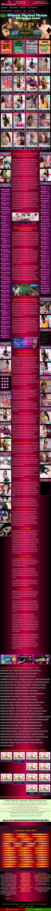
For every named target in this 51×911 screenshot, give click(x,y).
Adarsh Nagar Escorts (41, 850)
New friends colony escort (40, 836)
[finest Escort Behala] (5, 476)
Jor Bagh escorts (8, 836)
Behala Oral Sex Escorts (41, 731)
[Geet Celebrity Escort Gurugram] (6, 120)
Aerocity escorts (22, 834)
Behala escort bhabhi (37, 713)
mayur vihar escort (18, 843)
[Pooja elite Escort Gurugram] (6, 138)
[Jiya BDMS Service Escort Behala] (5, 366)
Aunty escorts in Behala (33, 739)
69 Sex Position (33, 690)
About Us (8, 898)
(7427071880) (44, 879)
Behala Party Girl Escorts (38, 688)
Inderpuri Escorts (41, 857)
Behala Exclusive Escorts (4, 306)
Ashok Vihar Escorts (25, 852)
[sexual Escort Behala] (5, 530)
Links (24, 10)
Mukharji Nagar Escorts (26, 866)
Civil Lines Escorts (9, 855)
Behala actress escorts (35, 708)
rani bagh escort (25, 841)
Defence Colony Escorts (25, 855)
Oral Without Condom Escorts (8, 679)
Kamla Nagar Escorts (9, 864)
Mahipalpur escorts (25, 891)
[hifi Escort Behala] (5, 503)
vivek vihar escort (31, 843)
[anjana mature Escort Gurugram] (19, 120)
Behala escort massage (22, 742)
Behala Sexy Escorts (6, 734)
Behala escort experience (7, 711)
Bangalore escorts (25, 876)
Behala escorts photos (36, 742)
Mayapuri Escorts (9, 866)
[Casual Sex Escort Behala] (45, 386)
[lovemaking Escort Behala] (45, 471)
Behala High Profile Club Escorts (24, 737)
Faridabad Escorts (42, 855)
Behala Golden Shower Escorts (31, 728)
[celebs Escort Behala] (45, 431)
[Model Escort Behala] (45, 417)
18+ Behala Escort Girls (7, 693)
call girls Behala (19, 234)
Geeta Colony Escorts (10, 857)
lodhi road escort (42, 838)
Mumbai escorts (25, 874)
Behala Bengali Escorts (21, 690)
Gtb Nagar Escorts (26, 857)
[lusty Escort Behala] (45, 369)
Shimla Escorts (46, 288)
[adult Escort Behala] (5, 489)
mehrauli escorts (29, 845)
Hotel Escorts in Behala (7, 702)
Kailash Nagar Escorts (27, 861)
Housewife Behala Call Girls (41, 682)
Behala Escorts (29, 159)
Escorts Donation (6, 10)
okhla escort (6, 843)
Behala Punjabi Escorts (20, 670)
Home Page (4, 7)
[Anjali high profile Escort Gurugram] (31, 120)
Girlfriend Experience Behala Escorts (10, 728)
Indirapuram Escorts (10, 859)
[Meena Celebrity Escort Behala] (5, 401)
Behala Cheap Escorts (34, 670)
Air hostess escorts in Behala (24, 711)
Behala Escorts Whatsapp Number (39, 719)
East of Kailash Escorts (25, 850)
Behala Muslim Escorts (6, 690)
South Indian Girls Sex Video (8, 685)
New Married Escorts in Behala (22, 734)
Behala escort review (21, 705)
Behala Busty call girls (6, 682)
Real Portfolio (32, 7)
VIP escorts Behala (24, 471)
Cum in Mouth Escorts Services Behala (26, 673)
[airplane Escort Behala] (45, 444)
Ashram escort (18, 845)
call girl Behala (32, 322)
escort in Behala (27, 201)
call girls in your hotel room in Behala (11, 722)
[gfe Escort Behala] (45, 175)
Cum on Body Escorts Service (8, 676)
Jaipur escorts (45, 198)
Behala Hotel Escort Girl (7, 737)
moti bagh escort (43, 843)
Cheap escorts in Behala (7, 705)
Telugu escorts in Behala (7, 742)
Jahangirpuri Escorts (26, 859)
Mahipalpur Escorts (42, 864)
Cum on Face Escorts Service (27, 676)
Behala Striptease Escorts (42, 679)
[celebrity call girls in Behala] (25, 342)
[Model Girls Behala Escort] (5, 162)
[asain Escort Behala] (45, 321)
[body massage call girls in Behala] (25, 218)
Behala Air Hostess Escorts (5, 218)
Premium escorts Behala (7, 713)
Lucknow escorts (25, 881)
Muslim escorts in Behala (22, 713)
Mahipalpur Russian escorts (39, 834)
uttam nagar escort (27, 838)
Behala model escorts (34, 705)
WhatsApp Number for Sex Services (10, 696)
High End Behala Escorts (37, 693)
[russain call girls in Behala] (25, 290)
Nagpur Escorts (46, 260)
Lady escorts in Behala (40, 711)
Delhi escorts (45, 216)
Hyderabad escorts (25, 884)
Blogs (32, 906)
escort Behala (26, 445)
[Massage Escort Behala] (45, 400)
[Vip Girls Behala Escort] (5, 176)
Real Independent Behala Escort (32, 722)
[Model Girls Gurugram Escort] (6, 101)
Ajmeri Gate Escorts (9, 852)
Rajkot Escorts (46, 269)
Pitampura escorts (25, 848)
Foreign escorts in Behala (7, 708)
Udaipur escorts (46, 223)
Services (23, 7)
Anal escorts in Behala (6, 716)
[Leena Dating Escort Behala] (5, 352)
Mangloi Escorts (42, 866)
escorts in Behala (23, 249)
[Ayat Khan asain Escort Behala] (44, 138)
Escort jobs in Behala (20, 739)
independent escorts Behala (19, 269)
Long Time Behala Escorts (25, 731)
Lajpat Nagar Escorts (25, 864)
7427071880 (21, 3)
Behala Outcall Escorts (41, 737)
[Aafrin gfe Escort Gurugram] (19, 138)
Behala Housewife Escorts (5, 225)
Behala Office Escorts (38, 734)
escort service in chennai (25, 887)
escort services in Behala (18, 305)
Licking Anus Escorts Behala (8, 731)
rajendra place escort (10, 841)
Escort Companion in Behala (42, 716)
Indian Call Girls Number (22, 693)
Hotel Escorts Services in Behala (23, 716)
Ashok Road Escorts (9, 850)
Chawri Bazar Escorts (41, 852)
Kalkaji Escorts (43, 861)
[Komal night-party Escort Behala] (5, 445)
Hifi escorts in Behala (6, 739)
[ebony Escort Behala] (45, 308)
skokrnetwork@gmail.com (40, 3)
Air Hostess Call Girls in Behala (23, 682)
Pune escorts (45, 209)
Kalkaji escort (7, 845)
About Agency (13, 7)
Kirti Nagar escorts (10, 848)
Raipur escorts (46, 226)
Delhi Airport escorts (40, 848)
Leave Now (43, 342)
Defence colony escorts (23, 836)
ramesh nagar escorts (10, 838)
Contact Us (17, 10)
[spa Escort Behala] (45, 458)
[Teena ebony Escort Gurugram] (31, 138)
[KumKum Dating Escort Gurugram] (31, 101)
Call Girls (31, 10)
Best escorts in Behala (37, 702)
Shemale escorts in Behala (22, 702)
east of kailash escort (41, 841)
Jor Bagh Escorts (42, 859)
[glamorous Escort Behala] (45, 355)
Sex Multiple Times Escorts (26, 679)
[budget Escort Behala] (5, 516)
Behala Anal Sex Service (7, 673)
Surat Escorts (45, 274)
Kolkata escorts (46, 196)
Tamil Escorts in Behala (39, 685)
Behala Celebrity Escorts (4, 241)
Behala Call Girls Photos (7, 688)
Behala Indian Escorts (6, 670)
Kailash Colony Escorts (10, 861)
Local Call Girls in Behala (29, 696)
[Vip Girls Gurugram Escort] (19, 101)
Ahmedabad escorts (25, 880)
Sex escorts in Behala (22, 708)
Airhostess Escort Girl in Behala (9, 725)
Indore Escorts (46, 262)
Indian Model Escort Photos (8, 699)
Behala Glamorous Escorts (5, 313)
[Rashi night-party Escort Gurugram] (44, 120)
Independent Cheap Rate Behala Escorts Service (14, 719)
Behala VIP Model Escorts (22, 688)
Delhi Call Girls (8, 834)
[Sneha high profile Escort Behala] (5, 431)
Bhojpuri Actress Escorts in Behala (27, 699)
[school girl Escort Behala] (5, 462)
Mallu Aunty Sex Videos (24, 685)
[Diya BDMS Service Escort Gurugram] (44, 101)
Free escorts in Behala (6, 745)
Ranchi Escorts (46, 272)
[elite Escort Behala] (45, 161)
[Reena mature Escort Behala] (5, 415)
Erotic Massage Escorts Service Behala (31, 725)
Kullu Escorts (45, 286)
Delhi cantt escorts (43, 845)
